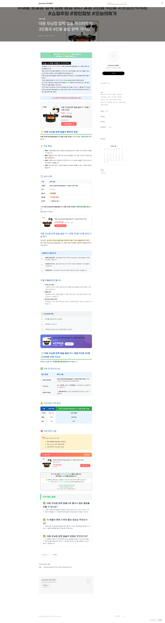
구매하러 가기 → (60, 225)
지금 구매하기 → (69, 124)
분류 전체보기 (105, 83)
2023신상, (103, 99)
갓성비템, (111, 99)
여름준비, (106, 104)
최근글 (102, 111)
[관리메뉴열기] (162, 3)
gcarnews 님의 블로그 (46, 3)
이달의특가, (119, 94)
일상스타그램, (103, 102)
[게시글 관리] (49, 554)
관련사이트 (117, 616)
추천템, (120, 102)
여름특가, (114, 94)
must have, (109, 94)
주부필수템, (109, 102)
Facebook (103, 127)
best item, (115, 102)
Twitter (110, 127)
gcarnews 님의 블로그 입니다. (49, 582)
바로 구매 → (85, 465)
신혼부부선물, (103, 97)
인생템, (102, 104)
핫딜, (107, 99)
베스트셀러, (114, 97)
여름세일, (120, 97)
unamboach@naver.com (68, 485)
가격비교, (109, 97)
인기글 (106, 111)
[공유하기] (47, 554)
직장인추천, (103, 94)
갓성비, (123, 102)
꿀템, (115, 99)
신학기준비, (119, 99)
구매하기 (69, 344)
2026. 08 (113, 146)
